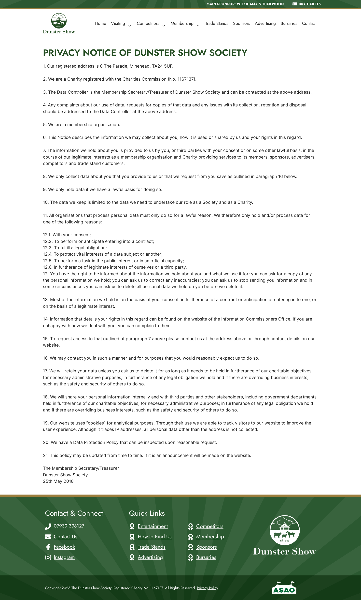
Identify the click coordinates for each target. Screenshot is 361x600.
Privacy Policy (207, 588)
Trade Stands (216, 23)
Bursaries (289, 23)
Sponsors (241, 23)
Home (100, 23)
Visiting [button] (118, 23)
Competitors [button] (148, 23)
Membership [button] (182, 23)
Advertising (265, 23)
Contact (309, 23)
